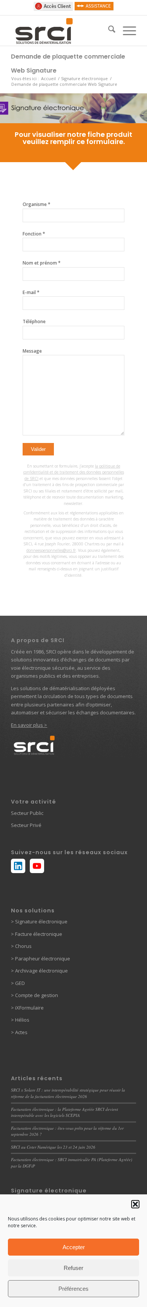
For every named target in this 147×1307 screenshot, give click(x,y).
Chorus (23, 946)
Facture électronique (38, 934)
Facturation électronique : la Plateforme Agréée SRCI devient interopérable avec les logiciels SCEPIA (64, 1112)
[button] (135, 1204)
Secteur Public (27, 813)
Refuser (73, 1268)
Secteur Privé (26, 825)
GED (19, 983)
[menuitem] (108, 30)
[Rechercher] (108, 30)
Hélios (22, 1019)
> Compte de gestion (34, 995)
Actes (21, 1032)
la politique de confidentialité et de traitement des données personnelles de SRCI (73, 472)
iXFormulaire (29, 1007)
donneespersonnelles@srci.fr (51, 550)
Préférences (73, 1288)
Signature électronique (40, 921)
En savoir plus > (29, 725)
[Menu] (125, 30)
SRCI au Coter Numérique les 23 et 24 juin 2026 (53, 1147)
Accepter (74, 1247)
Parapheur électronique (42, 958)
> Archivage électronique (39, 970)
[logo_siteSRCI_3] (61, 30)
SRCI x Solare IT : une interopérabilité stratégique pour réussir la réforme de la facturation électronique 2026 (68, 1093)
